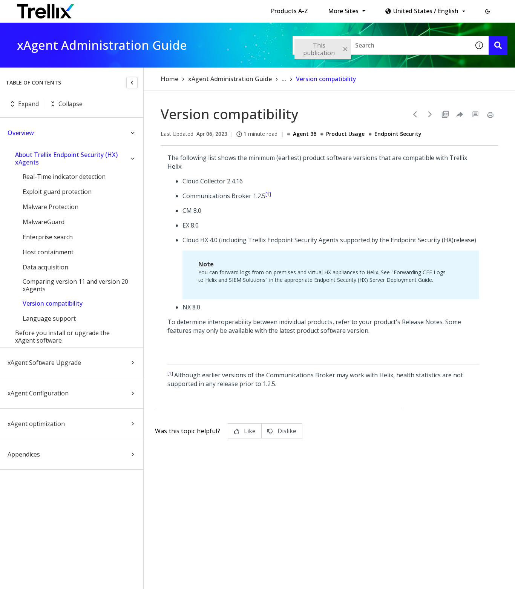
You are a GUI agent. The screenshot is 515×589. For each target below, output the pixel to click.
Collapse (70, 104)
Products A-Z (289, 11)
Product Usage (345, 133)
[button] (487, 11)
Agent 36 (304, 133)
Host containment (48, 252)
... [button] (284, 79)
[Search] (498, 45)
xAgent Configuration (38, 393)
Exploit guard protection (57, 192)
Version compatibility (53, 303)
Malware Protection (50, 207)
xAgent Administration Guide (230, 79)
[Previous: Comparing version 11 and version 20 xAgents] (415, 114)
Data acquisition (45, 267)
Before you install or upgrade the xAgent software (62, 336)
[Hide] (132, 82)
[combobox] (381, 45)
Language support (49, 318)
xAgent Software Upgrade (44, 362)
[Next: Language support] (430, 114)
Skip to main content (124, 9)
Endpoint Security (398, 133)
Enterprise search (48, 237)
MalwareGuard (43, 222)
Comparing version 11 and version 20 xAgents (75, 285)
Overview (21, 133)
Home (169, 79)
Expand (28, 104)
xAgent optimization (36, 424)
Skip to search (182, 9)
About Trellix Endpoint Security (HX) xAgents (66, 158)
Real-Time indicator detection (64, 176)
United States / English (425, 11)
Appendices (24, 454)
